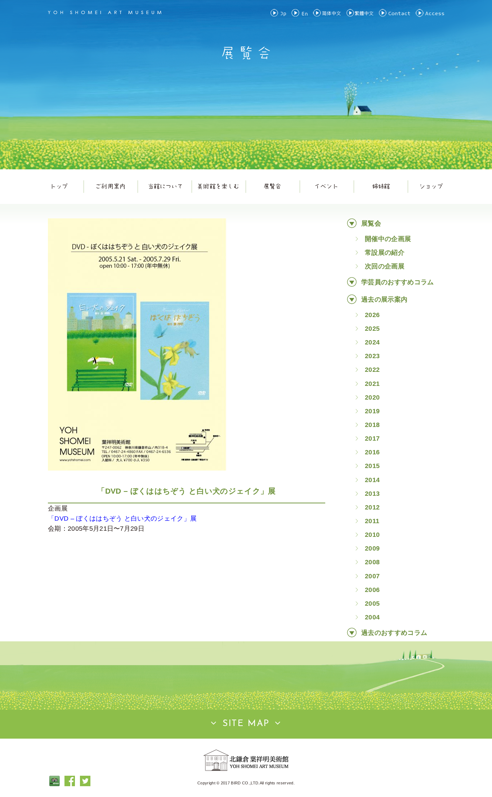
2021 (372, 383)
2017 (372, 438)
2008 (372, 562)
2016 (372, 452)
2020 (372, 397)
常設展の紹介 (384, 252)
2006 (372, 589)
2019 (372, 411)
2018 (372, 424)
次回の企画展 (384, 266)
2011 (372, 521)
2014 (372, 480)
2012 (372, 507)
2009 (372, 548)
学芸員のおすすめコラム (397, 282)
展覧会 (371, 223)
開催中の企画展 (388, 238)
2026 (372, 315)
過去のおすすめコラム (394, 632)
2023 (372, 356)
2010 (372, 534)
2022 (372, 369)
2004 (372, 617)
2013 (372, 493)
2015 (372, 465)
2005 (372, 603)
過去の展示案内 (384, 299)
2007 (372, 576)
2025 (372, 328)
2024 (372, 342)
